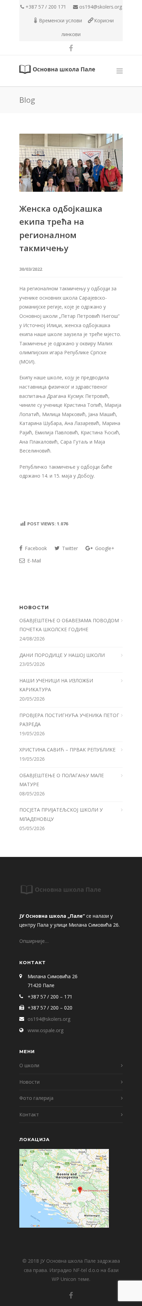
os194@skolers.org (100, 6)
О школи (29, 1065)
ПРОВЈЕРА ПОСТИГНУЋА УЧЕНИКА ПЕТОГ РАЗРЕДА (69, 720)
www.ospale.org (45, 1030)
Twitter (69, 548)
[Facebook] (71, 48)
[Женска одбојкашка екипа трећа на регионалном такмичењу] (71, 163)
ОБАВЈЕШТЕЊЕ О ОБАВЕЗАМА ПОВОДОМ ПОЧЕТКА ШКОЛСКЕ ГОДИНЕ (69, 625)
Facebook (35, 548)
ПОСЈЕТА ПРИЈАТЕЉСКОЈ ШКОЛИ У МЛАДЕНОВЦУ (61, 814)
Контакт (29, 1114)
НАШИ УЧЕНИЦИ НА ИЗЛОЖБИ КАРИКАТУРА (56, 685)
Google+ (104, 548)
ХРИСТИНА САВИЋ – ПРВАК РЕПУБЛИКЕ (68, 749)
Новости (29, 1082)
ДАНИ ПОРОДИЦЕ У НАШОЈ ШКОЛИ (62, 655)
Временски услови (60, 20)
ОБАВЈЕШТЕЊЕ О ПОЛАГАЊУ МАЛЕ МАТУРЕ (61, 780)
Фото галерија (36, 1098)
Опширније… (34, 941)
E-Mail (33, 560)
